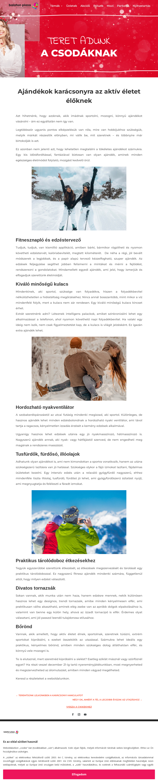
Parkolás (123, 6)
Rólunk (98, 6)
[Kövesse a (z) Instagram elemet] (79, 714)
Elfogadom (79, 774)
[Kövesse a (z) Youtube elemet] (85, 714)
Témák (55, 6)
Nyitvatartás (141, 6)
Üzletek (71, 6)
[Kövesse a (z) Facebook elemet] (72, 714)
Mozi (110, 6)
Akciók (85, 6)
